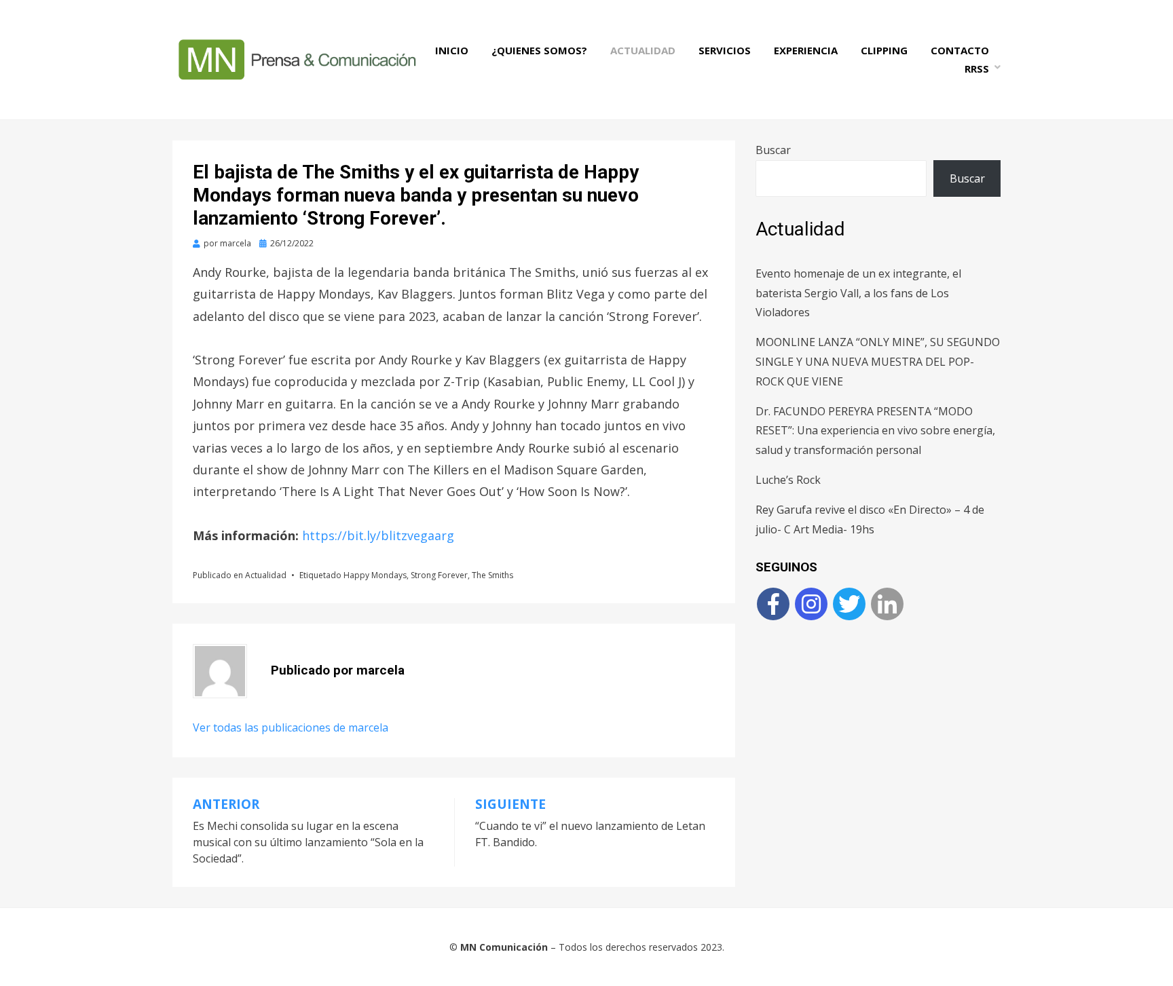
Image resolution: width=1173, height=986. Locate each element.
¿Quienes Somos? (539, 50)
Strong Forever (439, 575)
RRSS (977, 68)
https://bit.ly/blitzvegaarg (378, 535)
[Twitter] (849, 604)
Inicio (451, 50)
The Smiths (492, 575)
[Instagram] (811, 604)
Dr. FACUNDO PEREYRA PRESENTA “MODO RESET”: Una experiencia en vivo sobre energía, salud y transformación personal (875, 431)
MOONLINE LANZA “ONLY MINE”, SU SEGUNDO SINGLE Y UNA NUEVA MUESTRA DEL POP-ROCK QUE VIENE (878, 362)
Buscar (773, 150)
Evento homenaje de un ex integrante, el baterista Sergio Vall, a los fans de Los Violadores (858, 293)
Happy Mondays (375, 575)
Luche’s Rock (788, 479)
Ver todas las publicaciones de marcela (290, 727)
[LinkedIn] (887, 604)
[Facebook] (773, 604)
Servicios (725, 50)
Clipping (884, 50)
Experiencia (806, 50)
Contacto (960, 50)
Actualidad (642, 50)
